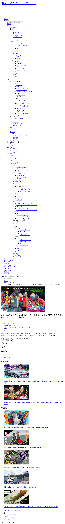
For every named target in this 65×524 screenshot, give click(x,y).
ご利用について (8, 516)
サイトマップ (7, 519)
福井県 (6, 329)
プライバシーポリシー (10, 518)
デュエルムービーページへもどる (10, 510)
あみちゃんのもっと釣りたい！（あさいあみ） (17, 327)
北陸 (5, 330)
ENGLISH (3, 276)
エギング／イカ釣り (9, 323)
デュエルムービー (9, 282)
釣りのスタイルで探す (10, 325)
